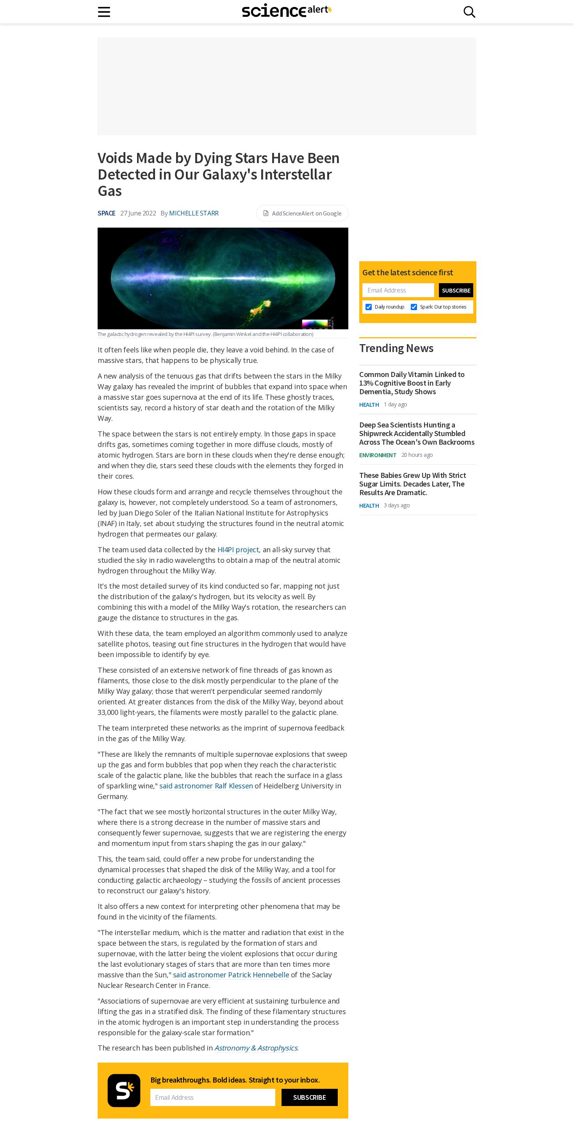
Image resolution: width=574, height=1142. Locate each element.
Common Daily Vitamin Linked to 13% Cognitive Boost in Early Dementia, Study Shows (412, 383)
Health (369, 404)
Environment (378, 455)
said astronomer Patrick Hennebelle (231, 974)
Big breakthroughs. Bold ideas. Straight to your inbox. (235, 1080)
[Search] (469, 12)
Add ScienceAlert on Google (307, 213)
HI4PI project (238, 549)
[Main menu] (104, 12)
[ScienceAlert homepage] (287, 12)
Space (107, 212)
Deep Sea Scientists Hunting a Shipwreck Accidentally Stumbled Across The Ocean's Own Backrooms (416, 433)
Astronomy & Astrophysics (255, 1047)
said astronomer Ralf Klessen (206, 785)
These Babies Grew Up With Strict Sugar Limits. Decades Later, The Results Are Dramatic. (412, 484)
